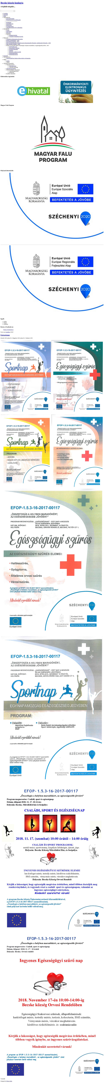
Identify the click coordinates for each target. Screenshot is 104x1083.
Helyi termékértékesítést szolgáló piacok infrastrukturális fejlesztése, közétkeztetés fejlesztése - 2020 (28, 43)
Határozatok (9, 25)
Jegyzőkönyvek (9, 23)
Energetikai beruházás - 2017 (12, 41)
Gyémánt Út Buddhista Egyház (16, 36)
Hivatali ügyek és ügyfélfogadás (13, 20)
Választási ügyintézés (11, 68)
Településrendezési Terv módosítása (14, 27)
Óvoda (7, 30)
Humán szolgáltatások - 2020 (12, 40)
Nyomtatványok (9, 26)
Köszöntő (5, 14)
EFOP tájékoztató (13, 46)
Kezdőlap (5, 13)
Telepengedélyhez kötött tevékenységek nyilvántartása (18, 58)
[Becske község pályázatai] (52, 208)
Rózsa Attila (9, 1081)
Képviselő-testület (10, 18)
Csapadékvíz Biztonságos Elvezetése (14, 39)
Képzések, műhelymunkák (15, 52)
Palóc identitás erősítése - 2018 (13, 44)
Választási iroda (12, 66)
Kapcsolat (5, 55)
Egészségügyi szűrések (14, 48)
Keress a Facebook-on (8, 329)
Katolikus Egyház (13, 35)
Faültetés (11, 50)
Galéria (7, 61)
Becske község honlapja (12, 2)
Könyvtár (8, 32)
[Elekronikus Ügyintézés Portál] (34, 90)
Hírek (4, 16)
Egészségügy (9, 31)
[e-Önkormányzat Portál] (76, 91)
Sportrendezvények (13, 54)
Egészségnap (5, 335)
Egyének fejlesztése (13, 49)
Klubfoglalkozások (13, 53)
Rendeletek (8, 22)
